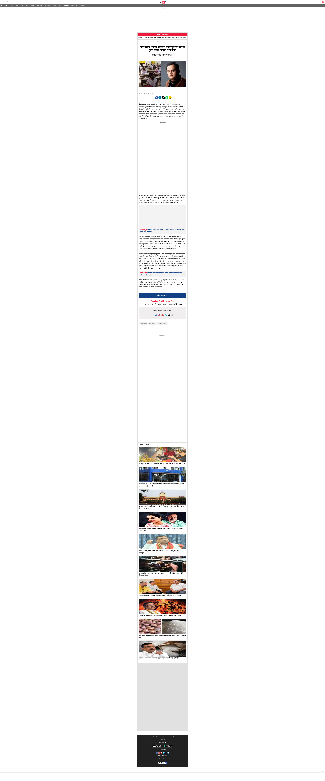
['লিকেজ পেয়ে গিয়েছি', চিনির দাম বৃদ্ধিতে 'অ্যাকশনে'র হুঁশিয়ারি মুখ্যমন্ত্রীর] (162, 649)
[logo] (162, 2)
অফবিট (83, 5)
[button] (156, 97)
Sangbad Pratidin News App (162, 301)
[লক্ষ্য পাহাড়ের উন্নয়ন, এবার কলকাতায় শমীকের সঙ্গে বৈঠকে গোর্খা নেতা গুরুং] (162, 586)
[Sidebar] (7, 2)
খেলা (27, 5)
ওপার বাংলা (39, 5)
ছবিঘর (54, 5)
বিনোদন (32, 5)
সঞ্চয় (72, 5)
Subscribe (158, 737)
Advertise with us (167, 737)
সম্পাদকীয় (66, 5)
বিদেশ (21, 5)
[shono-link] (323, 2)
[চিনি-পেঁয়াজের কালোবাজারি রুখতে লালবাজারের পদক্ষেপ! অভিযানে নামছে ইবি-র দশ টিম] (162, 626)
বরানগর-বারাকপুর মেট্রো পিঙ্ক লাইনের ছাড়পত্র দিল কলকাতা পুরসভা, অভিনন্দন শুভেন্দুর (170, 37)
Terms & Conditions (178, 737)
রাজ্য (12, 5)
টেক (77, 5)
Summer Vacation (162, 323)
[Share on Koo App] (170, 99)
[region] (162, 20)
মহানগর (6, 5)
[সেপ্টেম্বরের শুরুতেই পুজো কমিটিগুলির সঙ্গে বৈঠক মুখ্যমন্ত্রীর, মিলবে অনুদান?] (162, 606)
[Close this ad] (322, 771)
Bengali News (143, 323)
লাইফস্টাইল (47, 5)
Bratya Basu (152, 323)
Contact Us (151, 737)
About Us (144, 737)
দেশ (17, 5)
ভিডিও (59, 5)
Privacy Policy (162, 739)
